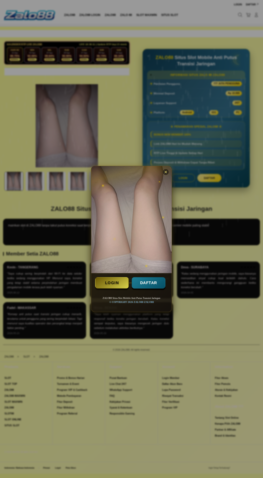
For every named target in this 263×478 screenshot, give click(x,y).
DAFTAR (148, 283)
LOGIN (112, 283)
